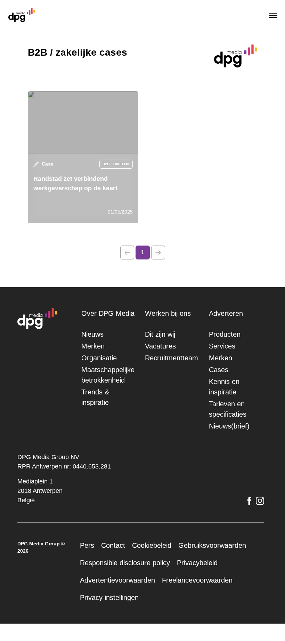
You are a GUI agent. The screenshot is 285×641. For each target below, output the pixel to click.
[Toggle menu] (272, 15)
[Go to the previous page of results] (127, 252)
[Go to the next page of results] (158, 252)
